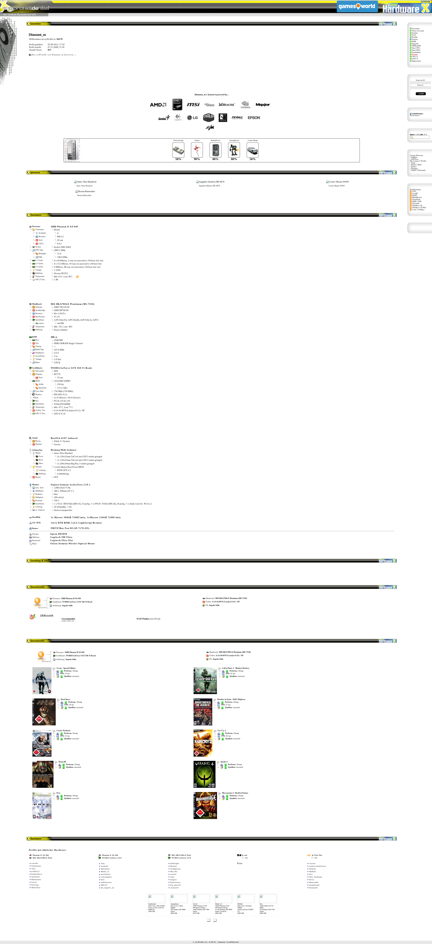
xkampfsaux (175, 869)
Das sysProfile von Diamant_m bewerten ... (54, 55)
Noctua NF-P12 (61, 273)
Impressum (416, 61)
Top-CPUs (416, 48)
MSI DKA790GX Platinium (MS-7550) (72, 304)
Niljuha (312, 869)
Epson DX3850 (58, 534)
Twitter (415, 39)
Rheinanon (36, 879)
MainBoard (417, 197)
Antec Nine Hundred (63, 453)
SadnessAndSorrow (317, 866)
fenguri (173, 880)
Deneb (57, 229)
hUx (311, 874)
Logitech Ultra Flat (61, 540)
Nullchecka (36, 866)
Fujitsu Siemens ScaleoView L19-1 (71, 484)
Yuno (413, 163)
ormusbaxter (106, 882)
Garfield (104, 866)
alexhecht (35, 877)
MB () (54, 337)
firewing (35, 885)
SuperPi (415, 44)
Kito (103, 880)
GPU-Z (415, 59)
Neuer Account (418, 31)
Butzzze (173, 866)
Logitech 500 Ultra (61, 537)
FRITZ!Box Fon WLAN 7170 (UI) (70, 528)
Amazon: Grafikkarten (228, 942)
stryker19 (174, 888)
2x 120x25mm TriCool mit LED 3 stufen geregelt (79, 456)
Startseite (416, 29)
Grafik (415, 193)
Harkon (414, 168)
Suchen (415, 33)
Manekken (105, 869)
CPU (414, 191)
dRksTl (104, 885)
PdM (414, 42)
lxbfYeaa (414, 159)
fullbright (174, 863)
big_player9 (175, 885)
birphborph (314, 885)
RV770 (57, 374)
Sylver (34, 882)
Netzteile (415, 203)
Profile (414, 37)
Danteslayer (175, 882)
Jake (33, 869)
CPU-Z (415, 57)
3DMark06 (416, 46)
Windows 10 (417, 205)
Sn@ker (414, 157)
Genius (57, 444)
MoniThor (35, 888)
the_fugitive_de (107, 888)
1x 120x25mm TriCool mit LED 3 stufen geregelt (79, 460)
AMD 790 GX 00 (61, 307)
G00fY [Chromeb (418, 170)
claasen (312, 863)
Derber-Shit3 (416, 165)
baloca (413, 166)
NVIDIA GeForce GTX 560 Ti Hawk (71, 368)
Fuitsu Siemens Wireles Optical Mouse (72, 543)
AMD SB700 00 (61, 310)
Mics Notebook (315, 877)
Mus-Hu (173, 871)
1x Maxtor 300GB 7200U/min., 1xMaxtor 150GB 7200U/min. (86, 517)
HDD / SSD (416, 201)
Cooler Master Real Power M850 (69, 467)
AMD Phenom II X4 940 (64, 226)
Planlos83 (313, 888)
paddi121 (35, 871)
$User (311, 880)
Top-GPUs (416, 50)
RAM (414, 195)
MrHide (312, 871)
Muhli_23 (105, 871)
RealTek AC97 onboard (64, 438)
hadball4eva (36, 874)
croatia (173, 874)
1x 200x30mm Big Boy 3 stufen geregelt (75, 463)
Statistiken (416, 52)
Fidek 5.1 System (62, 441)
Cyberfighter (106, 877)
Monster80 (313, 882)
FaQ (414, 35)
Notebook (416, 199)
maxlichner (106, 874)
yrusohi (34, 863)
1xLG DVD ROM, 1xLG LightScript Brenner (76, 523)
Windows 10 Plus (419, 207)
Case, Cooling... (418, 209)
